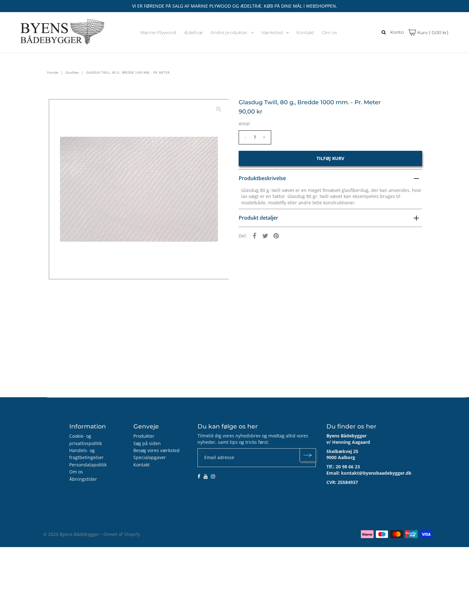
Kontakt (305, 32)
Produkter (143, 436)
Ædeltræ (193, 32)
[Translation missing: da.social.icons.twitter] (265, 235)
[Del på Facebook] (254, 235)
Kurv (432, 32)
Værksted (272, 32)
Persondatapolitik (88, 465)
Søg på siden (147, 443)
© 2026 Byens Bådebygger (71, 534)
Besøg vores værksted (156, 450)
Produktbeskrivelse (262, 178)
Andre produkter (229, 32)
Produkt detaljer (258, 217)
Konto (397, 32)
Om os (329, 32)
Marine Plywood (158, 32)
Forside (52, 72)
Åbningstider (83, 479)
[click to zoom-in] (219, 109)
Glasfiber (72, 72)
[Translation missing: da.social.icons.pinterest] (276, 235)
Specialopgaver (149, 457)
